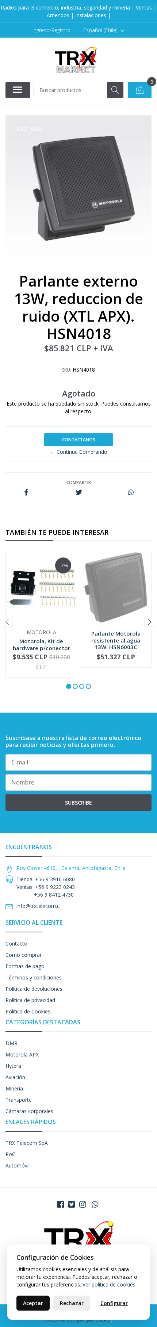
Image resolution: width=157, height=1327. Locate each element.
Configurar (114, 1303)
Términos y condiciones (33, 977)
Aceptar (33, 1303)
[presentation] (7, 621)
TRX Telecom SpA (26, 1142)
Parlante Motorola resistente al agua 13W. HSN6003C (116, 640)
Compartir (78, 482)
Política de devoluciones (33, 988)
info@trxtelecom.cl (38, 905)
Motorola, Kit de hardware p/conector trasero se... (41, 647)
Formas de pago (25, 966)
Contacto (16, 943)
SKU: (66, 370)
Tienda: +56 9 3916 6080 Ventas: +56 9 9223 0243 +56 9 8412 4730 (45, 887)
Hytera (13, 1065)
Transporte (18, 1099)
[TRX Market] (75, 59)
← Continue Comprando (78, 451)
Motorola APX (22, 1054)
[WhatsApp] (95, 1204)
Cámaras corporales (29, 1111)
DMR (11, 1043)
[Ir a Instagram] (82, 1204)
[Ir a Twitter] (71, 1204)
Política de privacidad (30, 1000)
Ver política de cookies (109, 1284)
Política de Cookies (27, 1011)
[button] (104, 30)
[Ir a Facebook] (60, 1204)
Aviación (15, 1077)
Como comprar (23, 954)
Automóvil (17, 1165)
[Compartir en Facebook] (26, 492)
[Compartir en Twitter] (79, 492)
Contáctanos (78, 440)
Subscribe (78, 802)
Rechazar (72, 1303)
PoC (10, 1154)
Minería (14, 1088)
